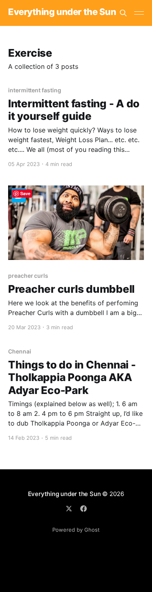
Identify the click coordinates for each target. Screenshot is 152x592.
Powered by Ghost (76, 529)
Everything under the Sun (62, 12)
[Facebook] (83, 508)
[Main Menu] (139, 13)
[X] (69, 508)
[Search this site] (123, 12)
